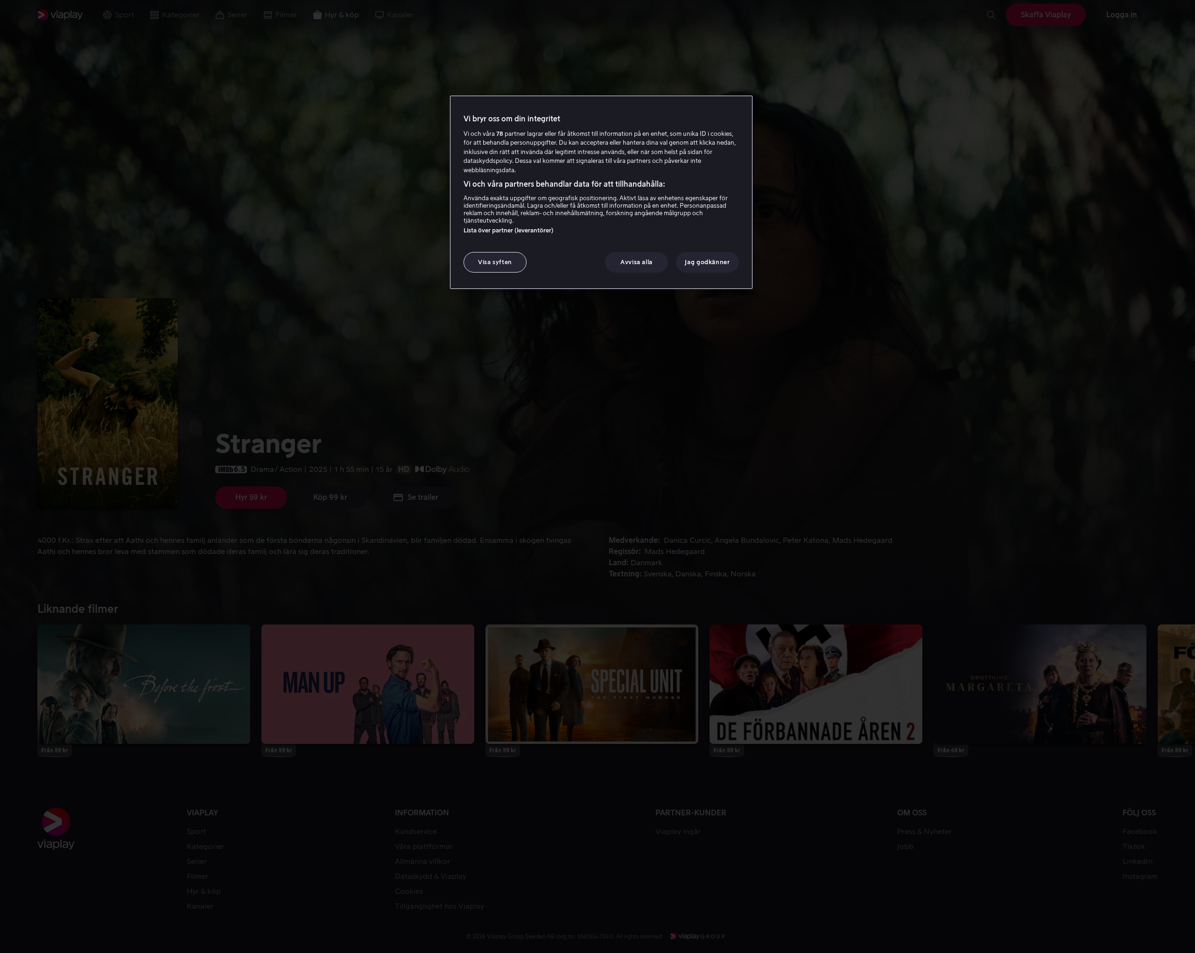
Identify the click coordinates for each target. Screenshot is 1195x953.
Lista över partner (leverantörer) (509, 230)
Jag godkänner (707, 262)
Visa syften (495, 262)
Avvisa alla (636, 262)
